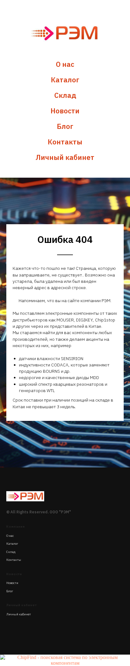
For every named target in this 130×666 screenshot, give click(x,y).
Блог (65, 126)
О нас (65, 64)
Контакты (65, 141)
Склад (65, 95)
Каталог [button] (65, 79)
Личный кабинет (65, 157)
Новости (65, 110)
